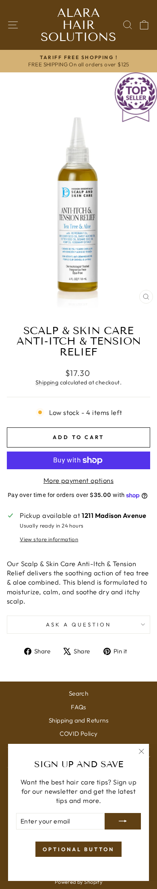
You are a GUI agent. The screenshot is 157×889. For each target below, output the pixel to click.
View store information (49, 539)
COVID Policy (79, 733)
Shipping (46, 382)
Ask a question (78, 624)
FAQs (78, 707)
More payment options (78, 480)
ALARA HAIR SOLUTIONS (78, 25)
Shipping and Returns (78, 720)
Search (78, 693)
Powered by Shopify (78, 882)
